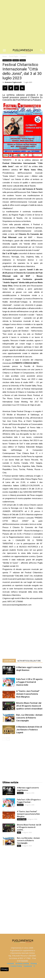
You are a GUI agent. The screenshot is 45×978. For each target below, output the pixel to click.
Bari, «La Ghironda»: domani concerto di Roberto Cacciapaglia (29, 718)
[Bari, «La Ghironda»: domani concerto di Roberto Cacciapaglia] (8, 717)
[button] (41, 50)
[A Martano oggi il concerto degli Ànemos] (8, 670)
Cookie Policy (16, 966)
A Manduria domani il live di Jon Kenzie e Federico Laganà (29, 730)
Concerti (23, 56)
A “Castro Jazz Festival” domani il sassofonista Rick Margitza (28, 694)
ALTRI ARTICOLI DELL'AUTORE (29, 661)
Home (4, 56)
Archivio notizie (22, 963)
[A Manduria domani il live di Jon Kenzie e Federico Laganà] (8, 729)
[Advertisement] (22, 23)
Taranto (22, 60)
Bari (19, 832)
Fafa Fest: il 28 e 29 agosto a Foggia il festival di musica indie (29, 682)
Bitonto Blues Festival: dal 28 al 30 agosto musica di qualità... (29, 827)
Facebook (28, 966)
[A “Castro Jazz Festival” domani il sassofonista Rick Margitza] (8, 694)
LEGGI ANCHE (9, 661)
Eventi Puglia (13, 56)
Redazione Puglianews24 (13, 82)
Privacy (34, 963)
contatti (10, 963)
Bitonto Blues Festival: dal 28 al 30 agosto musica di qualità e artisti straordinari (29, 706)
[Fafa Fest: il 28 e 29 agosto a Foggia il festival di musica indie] (8, 682)
